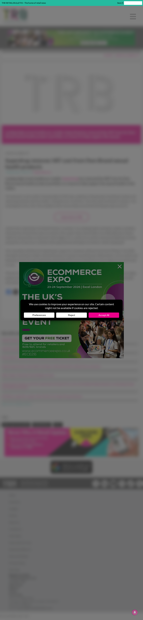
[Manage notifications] (135, 612)
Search (120, 3)
